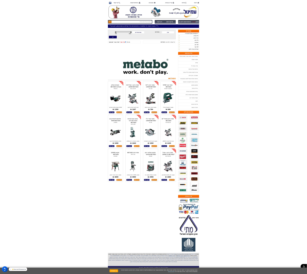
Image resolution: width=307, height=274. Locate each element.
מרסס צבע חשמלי (170, 258)
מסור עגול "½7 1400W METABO (151, 119)
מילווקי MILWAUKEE (118, 255)
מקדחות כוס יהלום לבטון (171, 261)
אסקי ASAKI (140, 255)
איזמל (147, 261)
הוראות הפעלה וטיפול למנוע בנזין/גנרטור (189, 78)
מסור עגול (135, 257)
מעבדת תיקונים (170, 254)
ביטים (150, 261)
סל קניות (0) (169, 21)
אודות (183, 2)
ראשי (195, 2)
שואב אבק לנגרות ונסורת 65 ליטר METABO (133, 120)
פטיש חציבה (154, 257)
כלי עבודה (172, 42)
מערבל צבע (177, 258)
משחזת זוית (148, 257)
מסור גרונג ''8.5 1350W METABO (151, 86)
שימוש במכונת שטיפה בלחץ (192, 94)
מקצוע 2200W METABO (115, 153)
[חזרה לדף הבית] (153, 12)
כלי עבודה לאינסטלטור (121, 260)
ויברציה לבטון (112, 260)
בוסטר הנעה (137, 258)
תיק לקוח (159, 21)
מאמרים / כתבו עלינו (193, 75)
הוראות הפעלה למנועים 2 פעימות (190, 82)
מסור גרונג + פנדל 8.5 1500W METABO (132, 86)
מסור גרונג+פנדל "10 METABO (168, 119)
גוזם (185, 260)
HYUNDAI (146, 255)
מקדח (143, 261)
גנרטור (163, 258)
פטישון (159, 257)
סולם (178, 260)
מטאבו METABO (156, 255)
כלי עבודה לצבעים (138, 260)
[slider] (115, 32)
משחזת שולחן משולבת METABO (116, 86)
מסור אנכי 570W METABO (167, 86)
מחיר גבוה (116, 42)
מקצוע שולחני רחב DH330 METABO (150, 153)
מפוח (193, 258)
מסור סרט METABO (133, 152)
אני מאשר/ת (114, 271)
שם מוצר (111, 42)
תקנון (197, 101)
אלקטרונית (149, 258)
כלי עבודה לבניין (162, 260)
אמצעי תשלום (195, 59)
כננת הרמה (196, 260)
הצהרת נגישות (195, 107)
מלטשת (143, 257)
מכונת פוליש (112, 258)
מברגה (175, 257)
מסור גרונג (129, 257)
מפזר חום (183, 258)
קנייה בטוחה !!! (194, 66)
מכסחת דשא (190, 260)
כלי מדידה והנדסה (161, 261)
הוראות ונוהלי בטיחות (193, 69)
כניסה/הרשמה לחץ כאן (185, 21)
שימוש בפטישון (194, 85)
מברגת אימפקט (169, 257)
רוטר (114, 257)
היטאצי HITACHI (164, 255)
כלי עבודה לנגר (155, 260)
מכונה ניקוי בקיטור (120, 258)
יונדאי (150, 255)
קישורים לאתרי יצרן (193, 97)
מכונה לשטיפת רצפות (172, 260)
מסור (140, 257)
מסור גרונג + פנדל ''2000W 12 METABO (168, 153)
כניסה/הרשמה (134, 2)
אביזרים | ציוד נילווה (193, 49)
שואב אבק (188, 258)
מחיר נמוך (122, 42)
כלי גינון (196, 40)
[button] (303, 266)
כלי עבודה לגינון (129, 260)
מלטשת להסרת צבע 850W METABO (115, 119)
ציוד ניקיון (196, 38)
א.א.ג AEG (126, 255)
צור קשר (116, 2)
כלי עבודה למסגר (147, 260)
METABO (157, 32)
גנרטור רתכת (158, 258)
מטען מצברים (143, 258)
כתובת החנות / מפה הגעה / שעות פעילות (189, 56)
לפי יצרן (167, 42)
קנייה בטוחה (168, 2)
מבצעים (151, 2)
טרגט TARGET (132, 255)
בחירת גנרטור (195, 88)
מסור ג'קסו (118, 257)
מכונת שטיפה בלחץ (128, 258)
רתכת (153, 258)
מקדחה (163, 257)
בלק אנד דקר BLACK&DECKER (184, 257)
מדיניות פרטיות (194, 104)
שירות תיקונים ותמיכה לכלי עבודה (190, 72)
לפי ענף (196, 47)
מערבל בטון (133, 261)
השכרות (196, 42)
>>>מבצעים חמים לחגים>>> (191, 33)
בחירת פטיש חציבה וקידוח (192, 91)
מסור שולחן (124, 257)
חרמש (182, 260)
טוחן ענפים (139, 261)
